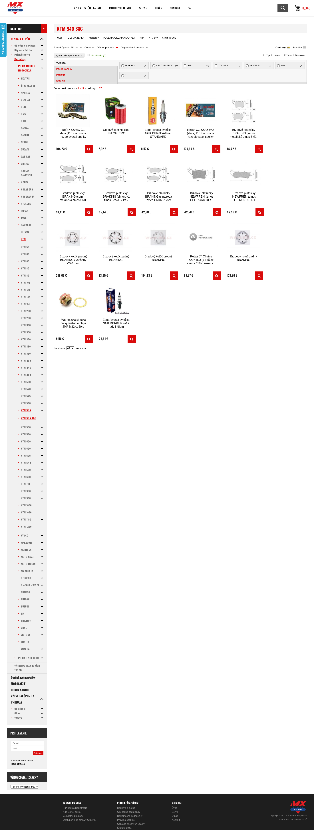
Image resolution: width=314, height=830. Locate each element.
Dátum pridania (105, 47)
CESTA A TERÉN (76, 38)
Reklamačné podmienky (129, 816)
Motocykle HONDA (120, 8)
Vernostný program (73, 816)
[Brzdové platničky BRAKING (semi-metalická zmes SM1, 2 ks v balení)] (243, 111)
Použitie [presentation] (60, 74)
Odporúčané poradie (132, 47)
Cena (87, 47)
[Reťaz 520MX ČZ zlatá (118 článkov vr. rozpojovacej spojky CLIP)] (73, 111)
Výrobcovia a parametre (69, 55)
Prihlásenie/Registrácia (75, 808)
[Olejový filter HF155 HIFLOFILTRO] (115, 111)
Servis (175, 812)
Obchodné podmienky (128, 812)
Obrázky (280, 47)
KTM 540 (153, 38)
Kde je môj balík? (72, 812)
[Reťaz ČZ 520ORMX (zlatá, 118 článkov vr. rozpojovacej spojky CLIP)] (200, 111)
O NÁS (158, 8)
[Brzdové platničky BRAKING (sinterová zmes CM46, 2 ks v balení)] (158, 174)
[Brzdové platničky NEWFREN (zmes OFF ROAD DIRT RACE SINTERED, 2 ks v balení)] (201, 174)
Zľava (288, 55)
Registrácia (18, 763)
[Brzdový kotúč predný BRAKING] (158, 237)
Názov (74, 47)
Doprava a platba (126, 808)
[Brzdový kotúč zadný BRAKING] (115, 237)
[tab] (85, 63)
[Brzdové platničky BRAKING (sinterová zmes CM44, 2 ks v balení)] (116, 174)
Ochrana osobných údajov (131, 824)
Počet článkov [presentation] (64, 68)
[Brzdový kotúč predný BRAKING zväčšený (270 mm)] (73, 237)
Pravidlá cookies (126, 820)
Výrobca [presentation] (61, 62)
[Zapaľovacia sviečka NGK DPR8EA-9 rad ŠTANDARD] (158, 111)
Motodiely (94, 38)
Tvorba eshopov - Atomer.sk (291, 819)
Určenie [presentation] (60, 80)
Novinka (300, 55)
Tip (268, 55)
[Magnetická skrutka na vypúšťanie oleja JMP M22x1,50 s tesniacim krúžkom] (73, 300)
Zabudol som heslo (22, 760)
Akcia (277, 55)
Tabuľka (297, 47)
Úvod (60, 38)
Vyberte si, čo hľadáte (87, 8)
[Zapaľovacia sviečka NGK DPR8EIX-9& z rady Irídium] (116, 300)
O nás (175, 816)
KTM (142, 38)
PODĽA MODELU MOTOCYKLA (119, 38)
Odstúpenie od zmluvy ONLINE (79, 820)
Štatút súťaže (124, 828)
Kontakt (175, 8)
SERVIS (143, 8)
